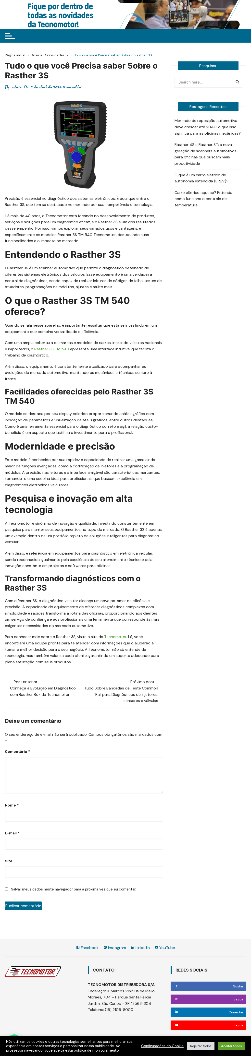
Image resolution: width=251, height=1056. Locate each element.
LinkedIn (142, 947)
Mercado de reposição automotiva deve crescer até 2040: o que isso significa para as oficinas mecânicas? (208, 127)
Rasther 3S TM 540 (51, 349)
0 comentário (73, 87)
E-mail (12, 833)
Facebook (89, 947)
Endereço (96, 991)
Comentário (17, 751)
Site (9, 861)
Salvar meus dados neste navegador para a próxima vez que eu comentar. (73, 889)
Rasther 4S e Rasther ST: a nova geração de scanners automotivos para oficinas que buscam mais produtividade (206, 154)
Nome (12, 805)
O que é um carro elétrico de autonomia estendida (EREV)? (201, 178)
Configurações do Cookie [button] (162, 1046)
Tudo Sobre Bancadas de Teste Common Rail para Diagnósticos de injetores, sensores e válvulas (121, 694)
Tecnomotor (115, 636)
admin (17, 87)
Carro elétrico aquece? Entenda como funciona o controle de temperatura (203, 199)
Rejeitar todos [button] (201, 1046)
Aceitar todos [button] (231, 1046)
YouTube (166, 947)
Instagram (116, 947)
